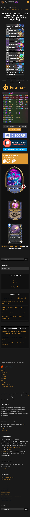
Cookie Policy (5, 494)
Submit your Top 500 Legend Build (11, 246)
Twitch (3, 380)
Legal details (4, 490)
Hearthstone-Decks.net (7, 393)
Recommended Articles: (15, 328)
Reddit (15, 283)
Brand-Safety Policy (6, 498)
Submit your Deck (15, 287)
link (24, 424)
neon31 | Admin (5, 468)
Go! (26, 259)
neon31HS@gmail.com (7, 386)
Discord (15, 279)
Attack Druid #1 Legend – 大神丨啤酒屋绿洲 (14, 298)
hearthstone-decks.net (7, 477)
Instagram (4, 382)
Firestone (3, 428)
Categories (4, 265)
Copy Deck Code (14, 129)
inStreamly (4, 430)
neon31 (15, 7)
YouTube (3, 378)
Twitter (15, 281)
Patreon (15, 285)
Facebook (4, 372)
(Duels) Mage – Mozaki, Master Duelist (13, 9)
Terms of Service (5, 492)
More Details (4, 451)
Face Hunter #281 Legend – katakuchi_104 (14, 313)
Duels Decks (15, 11)
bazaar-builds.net (6, 479)
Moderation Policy (6, 500)
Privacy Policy (5, 488)
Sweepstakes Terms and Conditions (11, 496)
